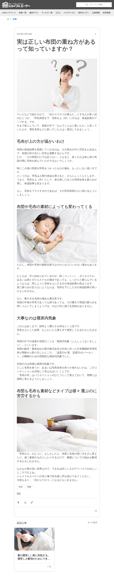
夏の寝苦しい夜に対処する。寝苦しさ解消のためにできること (34, 557)
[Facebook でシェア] (18, 502)
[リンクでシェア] (31, 502)
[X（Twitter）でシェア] (25, 502)
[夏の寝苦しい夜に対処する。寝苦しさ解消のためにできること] (34, 539)
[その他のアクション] (95, 34)
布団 (21, 487)
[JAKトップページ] (8, 19)
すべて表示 (92, 522)
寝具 (19, 493)
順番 (29, 487)
